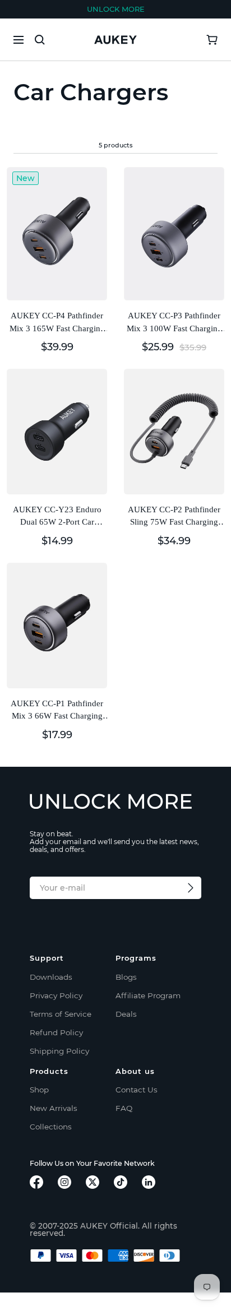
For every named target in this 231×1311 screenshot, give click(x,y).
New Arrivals (53, 1108)
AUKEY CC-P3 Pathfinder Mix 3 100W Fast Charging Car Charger (174, 323)
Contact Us (137, 1089)
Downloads (51, 976)
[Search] (40, 40)
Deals (126, 1013)
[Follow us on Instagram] (64, 1182)
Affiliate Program (148, 995)
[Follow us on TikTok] (120, 1182)
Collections (51, 1126)
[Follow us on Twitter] (92, 1182)
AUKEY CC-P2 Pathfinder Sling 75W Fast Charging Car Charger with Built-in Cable (174, 517)
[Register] (190, 888)
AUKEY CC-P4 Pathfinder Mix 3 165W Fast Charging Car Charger (57, 323)
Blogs (126, 976)
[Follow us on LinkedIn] (148, 1182)
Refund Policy (56, 1032)
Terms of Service (60, 1013)
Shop (39, 1089)
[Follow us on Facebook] (36, 1182)
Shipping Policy (59, 1050)
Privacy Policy (56, 995)
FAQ (124, 1108)
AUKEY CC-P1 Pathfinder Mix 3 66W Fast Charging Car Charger (57, 710)
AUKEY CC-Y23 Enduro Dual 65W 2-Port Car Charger (57, 517)
